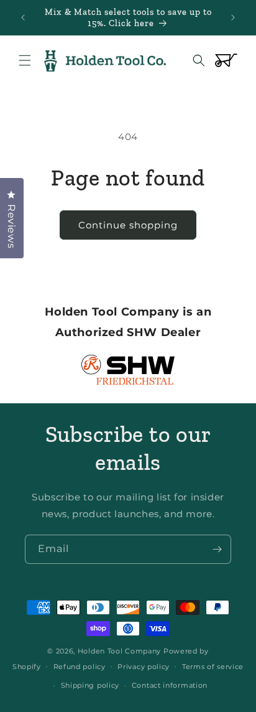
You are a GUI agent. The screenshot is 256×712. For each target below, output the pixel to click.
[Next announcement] (233, 17)
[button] (25, 60)
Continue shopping (128, 225)
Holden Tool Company (119, 651)
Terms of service (213, 666)
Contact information (170, 685)
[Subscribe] (217, 549)
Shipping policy (90, 685)
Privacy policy (143, 666)
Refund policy (79, 666)
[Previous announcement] (23, 17)
